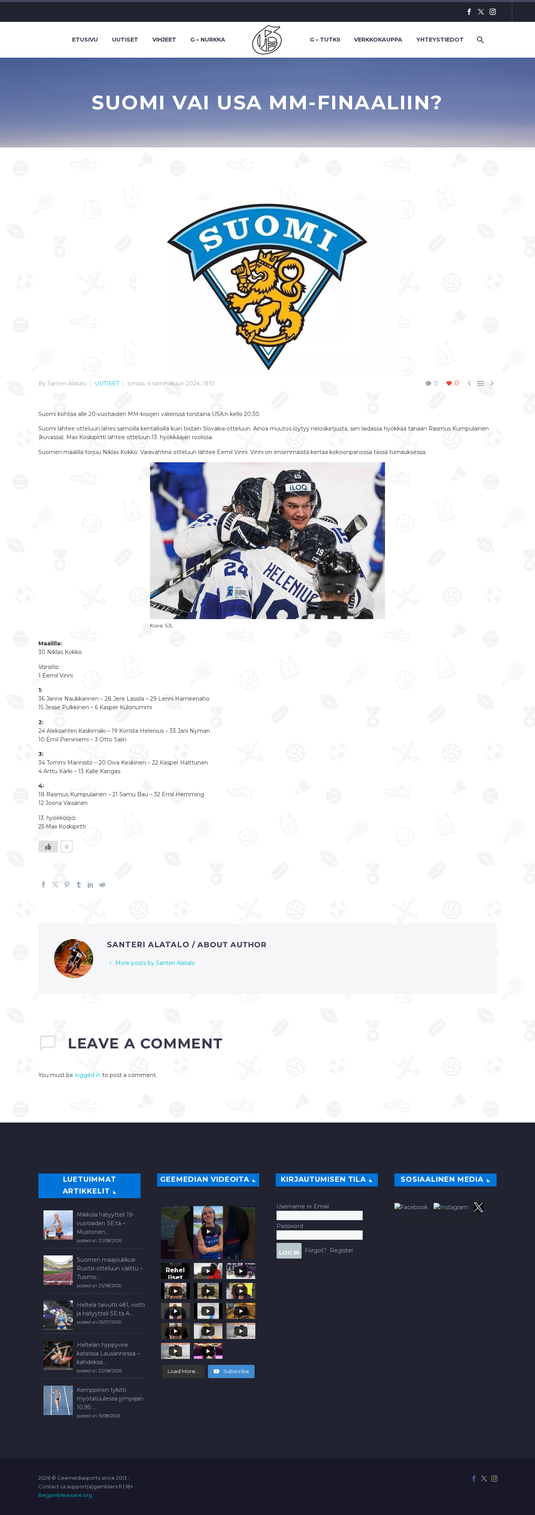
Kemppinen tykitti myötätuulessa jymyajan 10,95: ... (110, 1398)
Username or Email (303, 1206)
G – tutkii (325, 39)
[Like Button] (48, 846)
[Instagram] (493, 12)
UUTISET (107, 383)
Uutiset (125, 39)
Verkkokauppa (378, 39)
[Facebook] (469, 12)
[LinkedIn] (90, 884)
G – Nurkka (207, 39)
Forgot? (316, 1250)
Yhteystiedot (440, 39)
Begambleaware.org (65, 1495)
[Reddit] (102, 884)
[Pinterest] (67, 884)
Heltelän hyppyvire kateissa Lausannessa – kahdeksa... (108, 1353)
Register (341, 1250)
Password (290, 1226)
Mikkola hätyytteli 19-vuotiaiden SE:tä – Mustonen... (105, 1223)
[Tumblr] (79, 884)
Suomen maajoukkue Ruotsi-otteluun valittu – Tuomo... (110, 1268)
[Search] (479, 40)
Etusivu (85, 39)
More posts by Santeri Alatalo (155, 962)
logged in (88, 1075)
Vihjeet (164, 39)
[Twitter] (481, 12)
